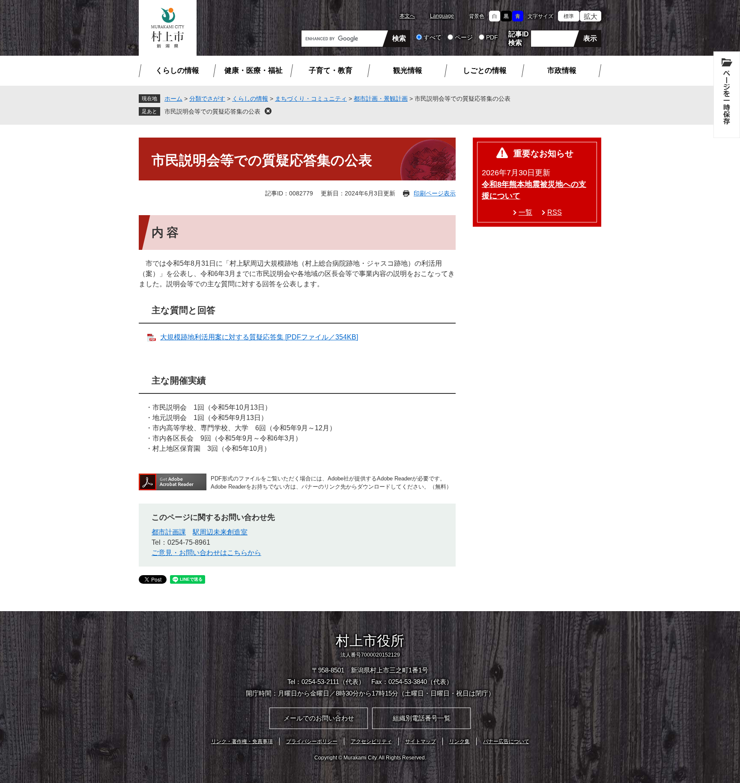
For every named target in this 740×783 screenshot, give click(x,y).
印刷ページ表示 (435, 193)
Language (442, 16)
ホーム (173, 98)
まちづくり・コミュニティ (311, 98)
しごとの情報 (485, 70)
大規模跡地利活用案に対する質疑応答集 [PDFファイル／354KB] (259, 337)
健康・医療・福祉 (253, 70)
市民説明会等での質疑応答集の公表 (212, 111)
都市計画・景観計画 (381, 98)
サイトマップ (420, 741)
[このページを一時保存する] (727, 95)
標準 (569, 16)
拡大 (590, 16)
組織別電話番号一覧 (422, 718)
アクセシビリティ (371, 741)
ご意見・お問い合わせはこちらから (206, 552)
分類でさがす (207, 98)
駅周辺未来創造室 (220, 532)
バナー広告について (506, 741)
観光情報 (407, 70)
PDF (492, 37)
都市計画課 (169, 532)
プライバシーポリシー (311, 741)
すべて (433, 37)
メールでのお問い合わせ (318, 718)
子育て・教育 (330, 70)
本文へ (407, 16)
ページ (464, 37)
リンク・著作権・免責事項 (242, 741)
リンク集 (459, 741)
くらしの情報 (177, 70)
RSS (554, 212)
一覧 (525, 212)
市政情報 (561, 70)
